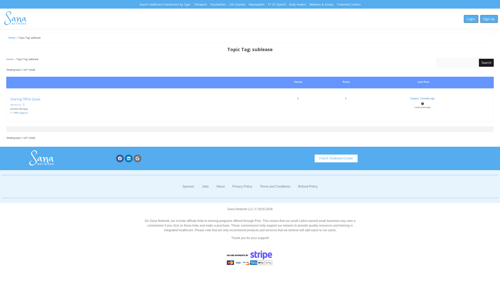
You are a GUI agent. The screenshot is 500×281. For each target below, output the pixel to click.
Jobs (205, 186)
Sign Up (489, 19)
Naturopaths (257, 4)
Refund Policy (308, 186)
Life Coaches (237, 4)
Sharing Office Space (25, 99)
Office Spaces (20, 112)
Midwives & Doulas (321, 4)
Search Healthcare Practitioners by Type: (165, 4)
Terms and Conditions (275, 186)
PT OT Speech (277, 4)
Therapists (200, 4)
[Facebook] (120, 158)
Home (11, 37)
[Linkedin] (129, 158)
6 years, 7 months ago (422, 98)
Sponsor (188, 186)
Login (471, 19)
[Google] (137, 158)
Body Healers (297, 4)
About (220, 186)
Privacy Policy (242, 186)
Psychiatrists (218, 4)
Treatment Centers (349, 4)
